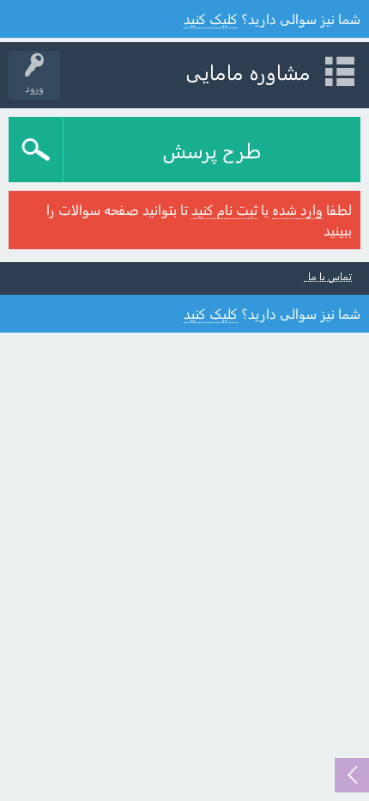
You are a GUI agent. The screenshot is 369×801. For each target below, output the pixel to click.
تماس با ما (330, 276)
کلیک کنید (211, 18)
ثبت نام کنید (224, 209)
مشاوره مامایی (248, 71)
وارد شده (297, 209)
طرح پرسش (212, 149)
